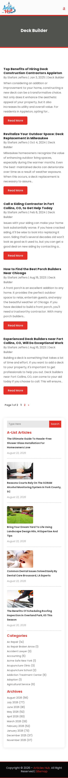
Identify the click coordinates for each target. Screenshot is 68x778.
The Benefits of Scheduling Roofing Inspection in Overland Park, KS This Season (29, 615)
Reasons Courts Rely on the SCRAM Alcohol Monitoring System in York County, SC (34, 487)
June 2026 (13, 707)
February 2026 (15, 726)
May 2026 (13, 712)
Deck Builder (55, 77)
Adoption (12, 679)
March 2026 (14, 721)
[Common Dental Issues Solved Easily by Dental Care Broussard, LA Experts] (20, 559)
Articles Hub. (41, 768)
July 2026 (12, 702)
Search (55, 424)
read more (15, 121)
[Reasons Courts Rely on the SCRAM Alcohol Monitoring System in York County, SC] (20, 471)
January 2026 (15, 730)
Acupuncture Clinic (18, 665)
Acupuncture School (19, 670)
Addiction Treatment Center (24, 675)
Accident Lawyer (17, 651)
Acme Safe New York (19, 660)
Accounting (14, 656)
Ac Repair (12, 642)
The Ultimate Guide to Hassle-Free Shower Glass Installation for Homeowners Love (29, 443)
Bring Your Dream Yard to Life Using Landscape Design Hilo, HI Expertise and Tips (32, 531)
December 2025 (17, 735)
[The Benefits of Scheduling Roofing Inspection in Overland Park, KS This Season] (20, 599)
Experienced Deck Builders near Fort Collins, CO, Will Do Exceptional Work (33, 341)
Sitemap (41, 771)
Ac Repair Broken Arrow (21, 646)
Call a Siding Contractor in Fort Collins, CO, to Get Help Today (28, 206)
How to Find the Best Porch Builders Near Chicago (32, 271)
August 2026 (14, 697)
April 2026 (13, 716)
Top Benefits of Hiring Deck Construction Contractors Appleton (32, 71)
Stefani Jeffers (17, 77)
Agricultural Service (18, 684)
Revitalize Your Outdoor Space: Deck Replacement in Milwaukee (33, 136)
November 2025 (16, 740)
